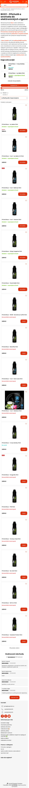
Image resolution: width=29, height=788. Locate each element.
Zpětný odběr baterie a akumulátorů (10, 743)
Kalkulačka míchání (6, 733)
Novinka (5, 97)
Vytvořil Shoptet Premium (15, 776)
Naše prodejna (4, 731)
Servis (2, 741)
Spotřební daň (4, 745)
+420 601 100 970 (1, 1)
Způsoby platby (5, 723)
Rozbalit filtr (13, 88)
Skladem (5, 95)
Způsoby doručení (5, 719)
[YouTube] (9, 708)
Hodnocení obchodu (14, 645)
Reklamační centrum (6, 725)
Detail (22, 320)
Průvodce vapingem (6, 740)
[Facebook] (2, 708)
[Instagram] (5, 708)
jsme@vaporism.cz (9, 699)
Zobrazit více (14, 690)
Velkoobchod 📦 (5, 721)
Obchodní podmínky (6, 717)
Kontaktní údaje (5, 715)
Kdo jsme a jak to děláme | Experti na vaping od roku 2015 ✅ (13, 728)
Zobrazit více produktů (13, 83)
